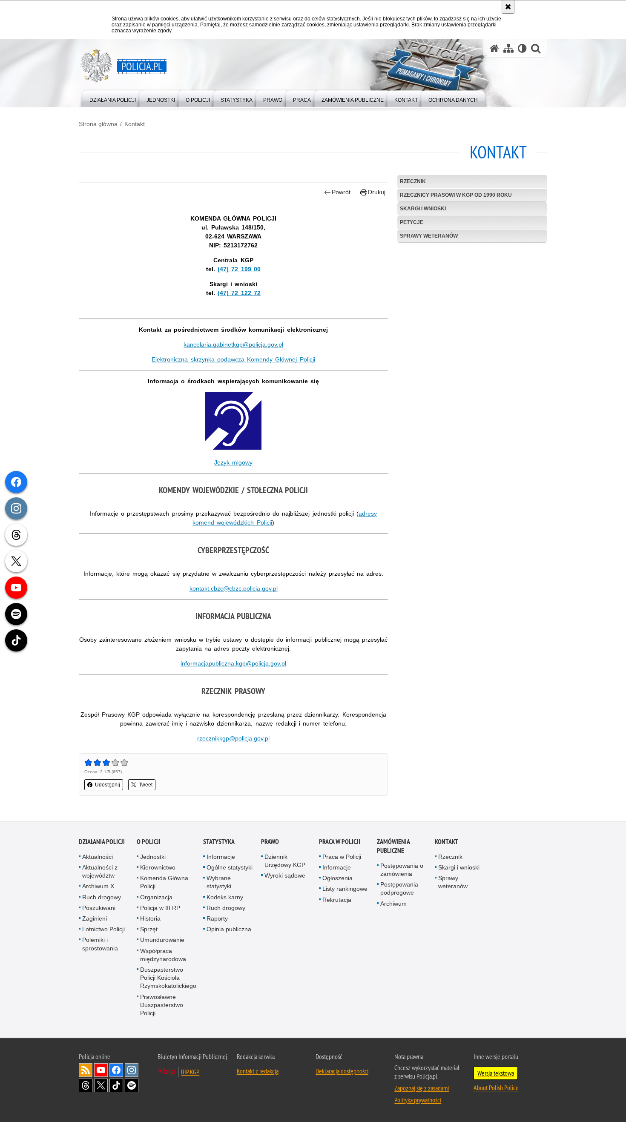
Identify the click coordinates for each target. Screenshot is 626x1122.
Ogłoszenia (337, 878)
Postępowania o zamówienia (401, 869)
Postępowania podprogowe (399, 888)
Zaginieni (94, 918)
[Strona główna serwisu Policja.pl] (494, 48)
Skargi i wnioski (423, 209)
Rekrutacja (336, 899)
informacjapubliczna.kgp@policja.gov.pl (233, 663)
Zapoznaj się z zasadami (421, 1088)
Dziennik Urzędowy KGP (284, 860)
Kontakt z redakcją (258, 1071)
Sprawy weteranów (429, 236)
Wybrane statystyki (219, 882)
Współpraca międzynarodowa (163, 954)
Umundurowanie (162, 939)
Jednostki (153, 856)
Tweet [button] (145, 785)
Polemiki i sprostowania (100, 943)
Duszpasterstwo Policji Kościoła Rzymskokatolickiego (168, 977)
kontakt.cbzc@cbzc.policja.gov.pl (234, 588)
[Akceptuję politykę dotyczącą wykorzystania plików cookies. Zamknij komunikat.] (508, 7)
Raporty (217, 918)
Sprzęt (149, 929)
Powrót (341, 192)
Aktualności (97, 856)
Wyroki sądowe (284, 875)
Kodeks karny (225, 897)
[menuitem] (112, 98)
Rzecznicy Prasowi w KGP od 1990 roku (456, 195)
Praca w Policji (339, 841)
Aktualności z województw (100, 871)
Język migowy (233, 462)
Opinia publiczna (229, 929)
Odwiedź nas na (101, 1070)
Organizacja (156, 897)
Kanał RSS (85, 1070)
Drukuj (376, 192)
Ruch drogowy (101, 897)
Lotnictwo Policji (103, 929)
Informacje (221, 856)
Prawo (270, 841)
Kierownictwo (157, 867)
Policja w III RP (160, 907)
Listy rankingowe (345, 888)
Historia (150, 918)
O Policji (149, 841)
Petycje (411, 222)
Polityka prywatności (417, 1100)
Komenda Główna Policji (164, 882)
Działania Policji (102, 841)
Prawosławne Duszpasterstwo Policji (161, 1004)
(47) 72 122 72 (239, 293)
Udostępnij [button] (107, 785)
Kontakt (134, 124)
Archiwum (393, 903)
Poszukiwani (98, 907)
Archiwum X (98, 886)
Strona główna (98, 124)
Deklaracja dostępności (342, 1071)
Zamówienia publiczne (393, 846)
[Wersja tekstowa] (522, 48)
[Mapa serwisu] (508, 48)
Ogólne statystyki (230, 867)
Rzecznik (413, 181)
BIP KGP (190, 1071)
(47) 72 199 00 (239, 269)
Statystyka (219, 841)
